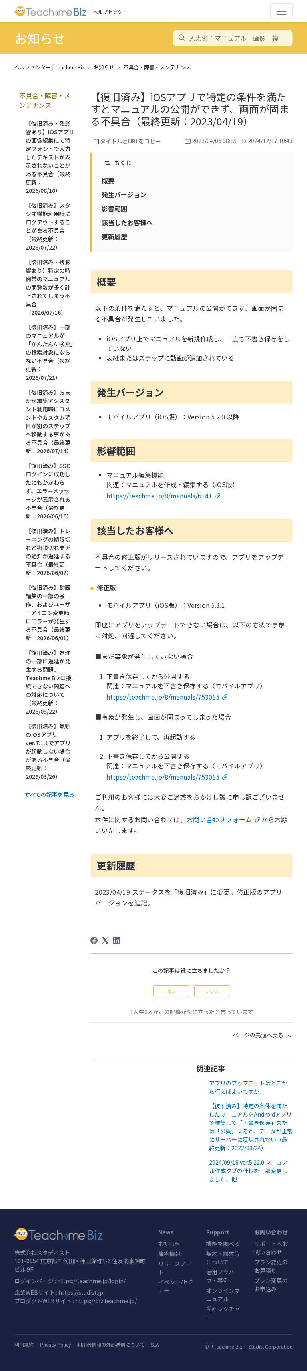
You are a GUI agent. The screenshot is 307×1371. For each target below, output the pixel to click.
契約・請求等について (223, 1258)
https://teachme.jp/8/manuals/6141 (159, 495)
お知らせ (104, 67)
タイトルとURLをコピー (130, 141)
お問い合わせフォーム (219, 819)
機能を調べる (223, 1244)
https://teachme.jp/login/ (91, 1281)
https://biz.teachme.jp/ (106, 1301)
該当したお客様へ (127, 222)
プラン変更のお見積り (271, 1266)
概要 (108, 180)
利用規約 (24, 1344)
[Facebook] (94, 940)
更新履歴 (114, 236)
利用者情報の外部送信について (110, 1344)
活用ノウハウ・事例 (220, 1276)
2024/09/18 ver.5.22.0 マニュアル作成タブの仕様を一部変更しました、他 (248, 1170)
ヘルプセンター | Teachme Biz (49, 67)
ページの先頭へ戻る (259, 1035)
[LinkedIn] (116, 940)
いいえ (212, 991)
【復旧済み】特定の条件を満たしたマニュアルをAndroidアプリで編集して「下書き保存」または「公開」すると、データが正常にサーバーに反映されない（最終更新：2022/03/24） (251, 1127)
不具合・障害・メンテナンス (157, 67)
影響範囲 (114, 208)
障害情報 (169, 1254)
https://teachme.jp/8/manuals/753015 (162, 697)
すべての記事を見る (49, 794)
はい (171, 991)
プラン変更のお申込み (271, 1284)
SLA (155, 1344)
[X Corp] (105, 940)
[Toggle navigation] (281, 11)
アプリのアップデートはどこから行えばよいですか (248, 1087)
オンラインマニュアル (223, 1294)
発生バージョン (124, 194)
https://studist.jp (80, 1292)
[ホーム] (81, 1234)
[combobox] (233, 38)
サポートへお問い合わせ (271, 1248)
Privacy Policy (55, 1344)
